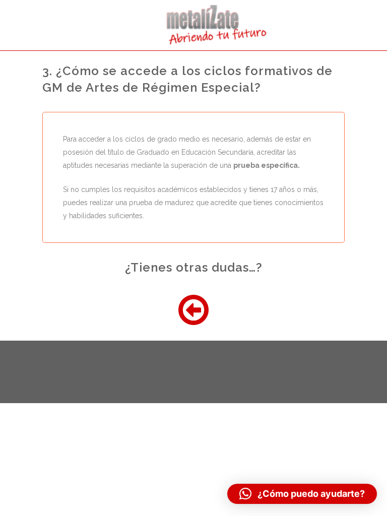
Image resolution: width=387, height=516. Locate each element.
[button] (302, 494)
